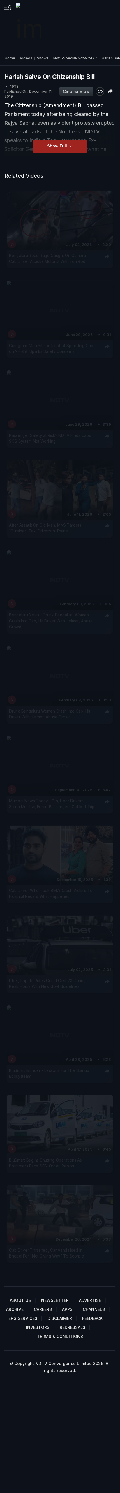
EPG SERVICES (22, 1318)
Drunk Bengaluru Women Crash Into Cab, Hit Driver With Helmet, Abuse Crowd (49, 714)
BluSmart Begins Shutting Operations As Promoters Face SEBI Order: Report (45, 1163)
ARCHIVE (15, 1309)
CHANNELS (94, 1309)
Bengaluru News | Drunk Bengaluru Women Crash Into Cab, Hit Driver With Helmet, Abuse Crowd (51, 621)
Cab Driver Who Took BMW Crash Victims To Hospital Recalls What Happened (50, 893)
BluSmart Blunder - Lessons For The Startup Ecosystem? (49, 1073)
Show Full (57, 145)
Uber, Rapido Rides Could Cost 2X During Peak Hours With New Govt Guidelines (47, 983)
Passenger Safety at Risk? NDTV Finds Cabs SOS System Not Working (50, 438)
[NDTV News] (29, 25)
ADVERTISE (90, 1300)
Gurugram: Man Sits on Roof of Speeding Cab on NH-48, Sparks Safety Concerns (51, 348)
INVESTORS (38, 1327)
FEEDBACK (92, 1318)
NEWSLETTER (55, 1300)
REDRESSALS (72, 1327)
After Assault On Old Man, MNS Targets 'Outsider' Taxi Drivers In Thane (45, 528)
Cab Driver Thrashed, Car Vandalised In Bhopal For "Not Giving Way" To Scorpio (46, 1253)
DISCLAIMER (59, 1318)
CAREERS (43, 1309)
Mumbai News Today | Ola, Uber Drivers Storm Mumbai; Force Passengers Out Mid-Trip (52, 804)
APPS (67, 1309)
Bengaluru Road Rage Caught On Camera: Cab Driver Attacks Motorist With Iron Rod (48, 258)
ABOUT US (20, 1300)
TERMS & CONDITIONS (60, 1336)
